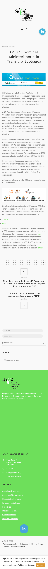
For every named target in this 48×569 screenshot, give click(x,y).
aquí (39, 234)
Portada (12, 46)
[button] (42, 31)
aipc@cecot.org (13, 473)
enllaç (40, 247)
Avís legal (39, 544)
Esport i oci (6, 507)
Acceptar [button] (40, 565)
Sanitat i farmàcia (9, 514)
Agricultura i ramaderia (11, 491)
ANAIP (5, 219)
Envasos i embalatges (11, 503)
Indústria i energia (9, 511)
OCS (4, 223)
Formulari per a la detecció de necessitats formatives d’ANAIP (24, 294)
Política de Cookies (27, 544)
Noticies (7, 330)
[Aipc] (24, 14)
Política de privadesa (10, 544)
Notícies (5, 46)
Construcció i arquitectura (12, 495)
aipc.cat (10, 468)
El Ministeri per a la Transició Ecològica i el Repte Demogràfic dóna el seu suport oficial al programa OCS (24, 283)
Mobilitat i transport (10, 518)
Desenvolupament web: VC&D (14, 547)
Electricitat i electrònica (11, 499)
